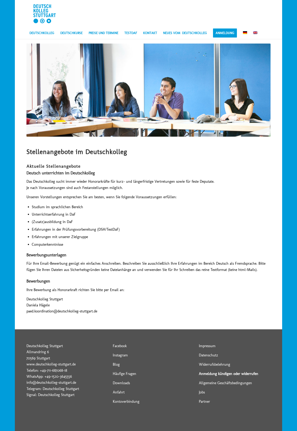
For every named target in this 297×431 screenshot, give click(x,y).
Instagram (120, 355)
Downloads (121, 383)
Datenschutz (208, 355)
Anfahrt (119, 392)
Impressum (207, 346)
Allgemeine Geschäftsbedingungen (225, 383)
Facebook (120, 346)
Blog (116, 364)
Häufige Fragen (124, 373)
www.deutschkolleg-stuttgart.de (51, 364)
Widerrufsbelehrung (214, 364)
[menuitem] (41, 33)
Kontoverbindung (126, 401)
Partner (204, 401)
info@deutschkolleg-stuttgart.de (51, 382)
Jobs (202, 392)
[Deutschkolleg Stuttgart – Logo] (44, 13)
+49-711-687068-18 (53, 370)
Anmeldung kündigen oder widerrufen (228, 373)
